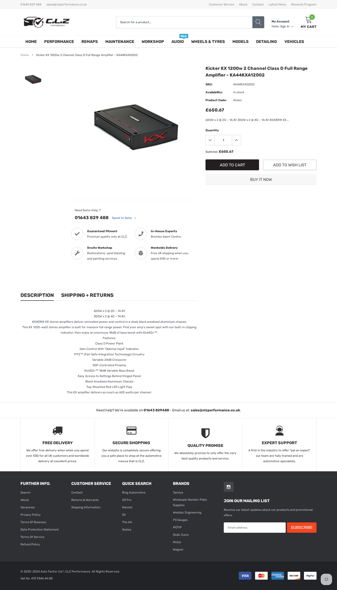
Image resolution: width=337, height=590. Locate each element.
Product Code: (216, 100)
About (243, 4)
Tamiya (178, 492)
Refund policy (30, 544)
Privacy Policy (30, 514)
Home (31, 41)
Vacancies (27, 507)
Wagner (178, 549)
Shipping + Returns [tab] (87, 295)
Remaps (89, 41)
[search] (258, 22)
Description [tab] (37, 295)
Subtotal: (212, 151)
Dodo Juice (181, 534)
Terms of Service (32, 537)
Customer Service (221, 4)
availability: (214, 92)
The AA (127, 522)
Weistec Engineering (187, 512)
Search (25, 492)
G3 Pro (126, 500)
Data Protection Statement (39, 529)
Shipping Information (85, 507)
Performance (59, 41)
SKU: (209, 84)
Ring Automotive (134, 492)
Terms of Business (33, 522)
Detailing (266, 41)
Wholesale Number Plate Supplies (190, 502)
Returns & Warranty (85, 500)
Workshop (153, 41)
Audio (177, 41)
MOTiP (177, 527)
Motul (177, 542)
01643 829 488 (92, 217)
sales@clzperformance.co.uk (66, 4)
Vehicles (294, 41)
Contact (258, 4)
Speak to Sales (122, 218)
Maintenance (119, 41)
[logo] (46, 22)
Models (240, 41)
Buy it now (261, 179)
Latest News (277, 4)
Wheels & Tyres (208, 41)
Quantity (212, 130)
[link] (33, 79)
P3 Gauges (180, 520)
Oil (124, 514)
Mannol (127, 507)
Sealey (126, 529)
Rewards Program (304, 4)
